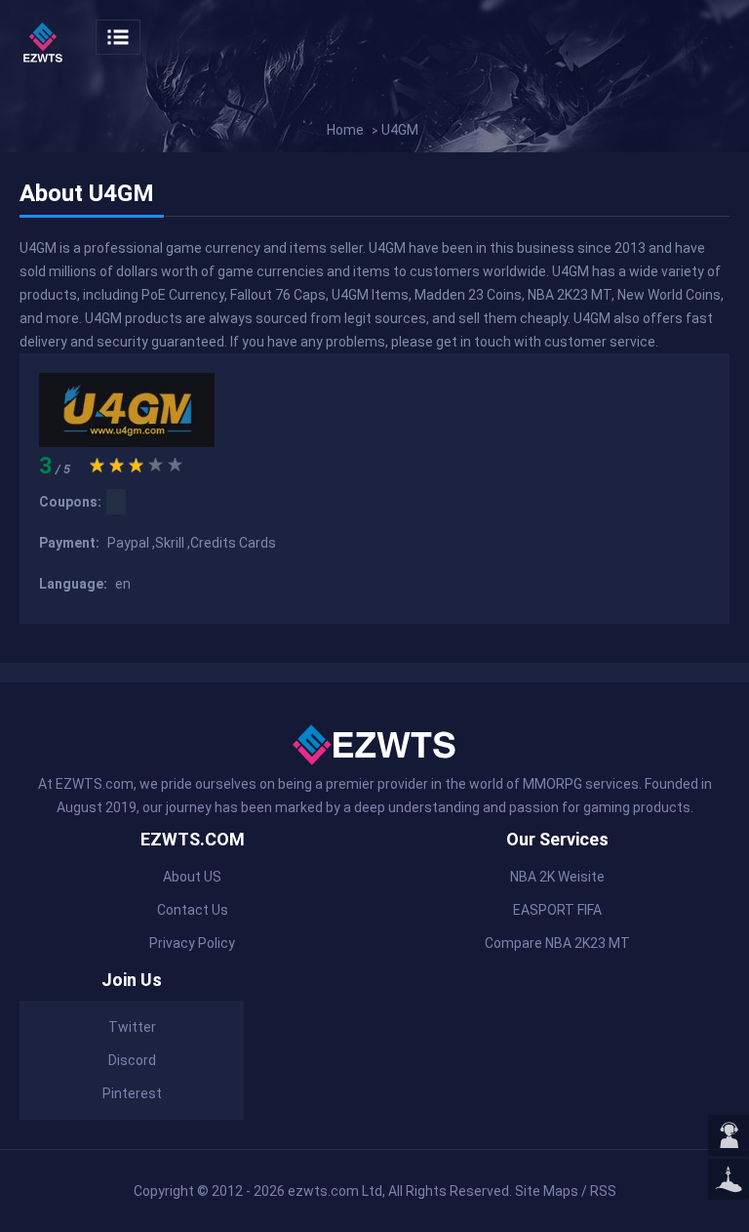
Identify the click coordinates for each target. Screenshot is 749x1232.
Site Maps (546, 1191)
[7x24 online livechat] (728, 1137)
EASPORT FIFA (557, 910)
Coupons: (70, 502)
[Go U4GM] (127, 442)
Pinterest (132, 1093)
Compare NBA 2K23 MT (557, 943)
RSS (603, 1191)
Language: (74, 584)
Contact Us (192, 910)
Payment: (70, 543)
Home (345, 130)
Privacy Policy (192, 943)
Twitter (132, 1027)
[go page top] (728, 1181)
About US (192, 876)
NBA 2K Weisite (557, 876)
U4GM (399, 130)
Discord (132, 1060)
